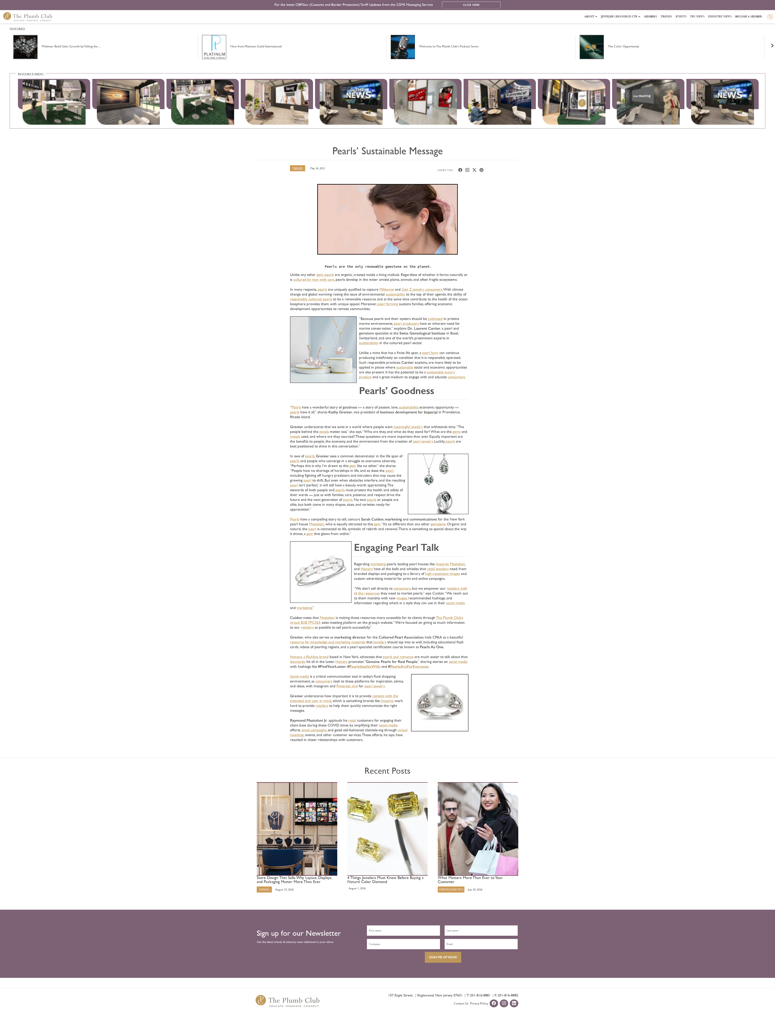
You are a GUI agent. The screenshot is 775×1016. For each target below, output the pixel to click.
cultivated (435, 319)
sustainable (404, 367)
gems (457, 432)
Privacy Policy (479, 1003)
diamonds (297, 662)
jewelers (379, 642)
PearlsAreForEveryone (409, 666)
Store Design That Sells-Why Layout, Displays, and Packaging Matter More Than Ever (294, 880)
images (402, 598)
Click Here (471, 5)
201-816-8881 (480, 995)
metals (295, 436)
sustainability (395, 294)
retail (352, 720)
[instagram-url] (504, 1004)
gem (320, 275)
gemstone (438, 524)
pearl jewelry (423, 441)
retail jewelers (438, 569)
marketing (378, 564)
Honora (367, 569)
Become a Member (748, 16)
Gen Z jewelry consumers (422, 289)
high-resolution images (442, 574)
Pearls (296, 407)
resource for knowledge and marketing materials (327, 642)
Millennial (386, 289)
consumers (456, 377)
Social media (299, 676)
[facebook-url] (494, 1004)
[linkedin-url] (514, 1004)
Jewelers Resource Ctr (619, 16)
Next (767, 45)
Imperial (442, 564)
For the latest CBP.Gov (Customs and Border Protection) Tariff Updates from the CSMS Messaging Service (354, 4)
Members (650, 16)
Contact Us (461, 1003)
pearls (329, 275)
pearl (389, 470)
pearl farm (430, 353)
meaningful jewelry (408, 427)
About (589, 16)
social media (455, 603)
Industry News (720, 16)
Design (264, 889)
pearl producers (406, 323)
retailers (307, 627)
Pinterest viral (347, 686)
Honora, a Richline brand (309, 657)
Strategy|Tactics (451, 889)
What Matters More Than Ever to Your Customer (470, 880)
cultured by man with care (313, 279)
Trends (666, 16)
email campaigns (314, 730)
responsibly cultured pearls (311, 299)
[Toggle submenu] (596, 16)
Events (681, 16)
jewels (324, 432)
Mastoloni (316, 524)
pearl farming (387, 304)
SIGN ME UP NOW (443, 957)
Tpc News (697, 16)
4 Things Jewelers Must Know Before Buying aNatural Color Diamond (385, 880)
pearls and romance (398, 657)
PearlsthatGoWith (365, 666)
